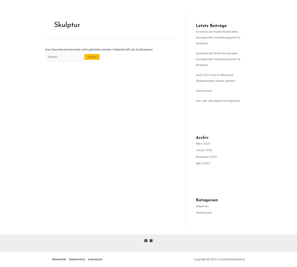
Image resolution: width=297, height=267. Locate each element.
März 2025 (203, 143)
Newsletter (59, 259)
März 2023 (203, 163)
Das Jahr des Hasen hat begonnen (218, 100)
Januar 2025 (204, 150)
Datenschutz (77, 259)
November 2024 (206, 157)
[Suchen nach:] (64, 56)
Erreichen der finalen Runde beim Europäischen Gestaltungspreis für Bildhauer (218, 37)
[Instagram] (151, 240)
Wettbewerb (204, 212)
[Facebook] (145, 240)
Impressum (95, 259)
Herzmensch (204, 90)
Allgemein (202, 206)
